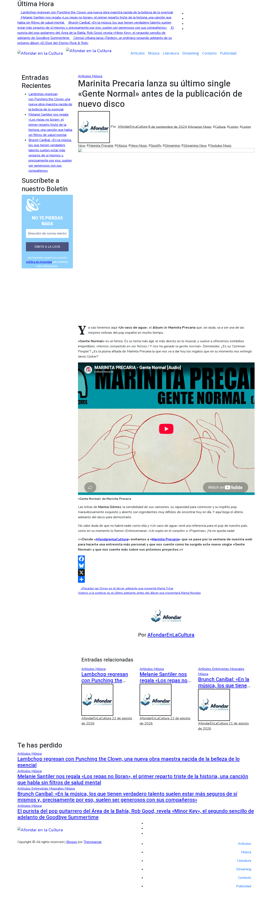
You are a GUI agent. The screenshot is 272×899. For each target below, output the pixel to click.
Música (153, 53)
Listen (233, 126)
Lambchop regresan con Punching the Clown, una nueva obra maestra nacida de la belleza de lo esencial (128, 762)
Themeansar (93, 842)
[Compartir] (166, 579)
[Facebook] (166, 558)
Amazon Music (200, 126)
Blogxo (71, 842)
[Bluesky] (166, 565)
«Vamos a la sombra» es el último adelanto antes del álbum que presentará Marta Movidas (139, 593)
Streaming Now (194, 145)
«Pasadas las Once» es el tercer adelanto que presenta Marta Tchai (126, 588)
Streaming (190, 53)
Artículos (138, 53)
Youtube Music (220, 145)
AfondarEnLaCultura (132, 126)
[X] (166, 572)
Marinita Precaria (101, 145)
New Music (138, 145)
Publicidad (228, 53)
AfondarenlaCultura (112, 539)
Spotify (156, 145)
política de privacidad (39, 261)
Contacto (209, 53)
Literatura (171, 53)
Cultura (220, 126)
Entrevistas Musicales (228, 669)
